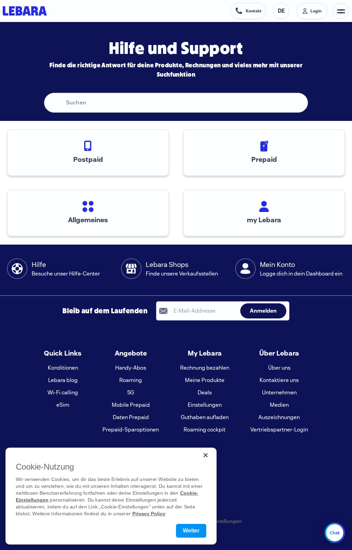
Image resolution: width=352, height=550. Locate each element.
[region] (111, 496)
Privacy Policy (148, 513)
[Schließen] (205, 455)
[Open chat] (334, 533)
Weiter (191, 531)
